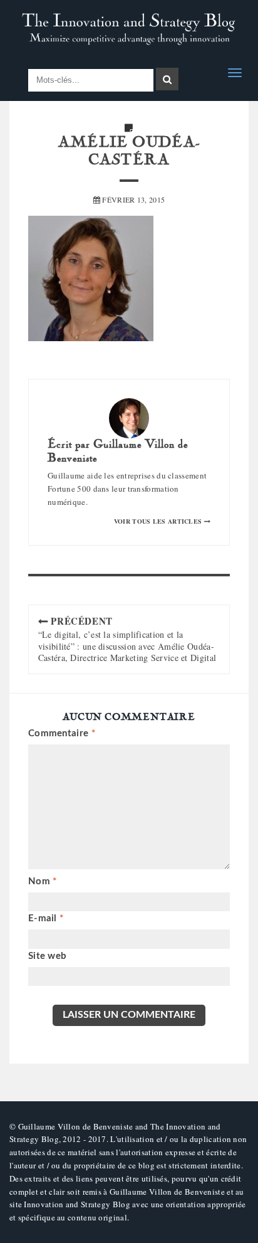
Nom (42, 881)
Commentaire (61, 733)
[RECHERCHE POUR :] (90, 80)
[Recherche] (167, 79)
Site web (47, 956)
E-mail (45, 918)
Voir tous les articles (159, 521)
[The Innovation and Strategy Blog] (129, 29)
